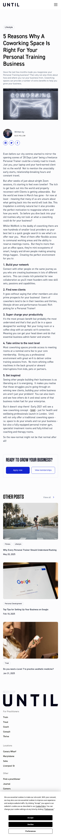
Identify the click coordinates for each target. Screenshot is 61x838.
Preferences (30, 831)
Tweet (12, 142)
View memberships (43, 470)
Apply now (17, 470)
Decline (30, 825)
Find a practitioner (11, 778)
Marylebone (8, 756)
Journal (6, 783)
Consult (6, 731)
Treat (5, 722)
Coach (6, 726)
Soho (5, 761)
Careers (6, 788)
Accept (30, 818)
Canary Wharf (9, 751)
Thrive (6, 736)
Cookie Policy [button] (41, 806)
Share (18, 142)
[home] (27, 4)
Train (5, 717)
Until (32, 410)
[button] (55, 4)
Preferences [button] (49, 809)
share (6, 142)
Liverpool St (9, 765)
